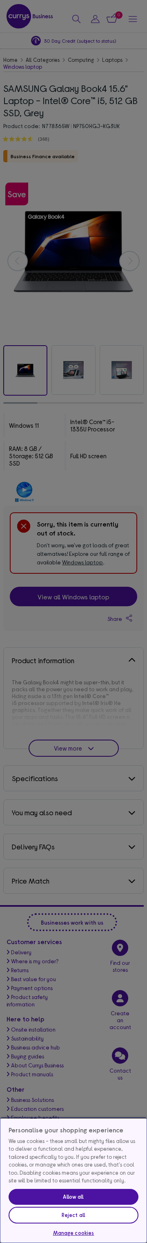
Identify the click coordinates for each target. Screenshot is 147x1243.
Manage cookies (73, 1233)
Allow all (73, 1196)
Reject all (73, 1215)
